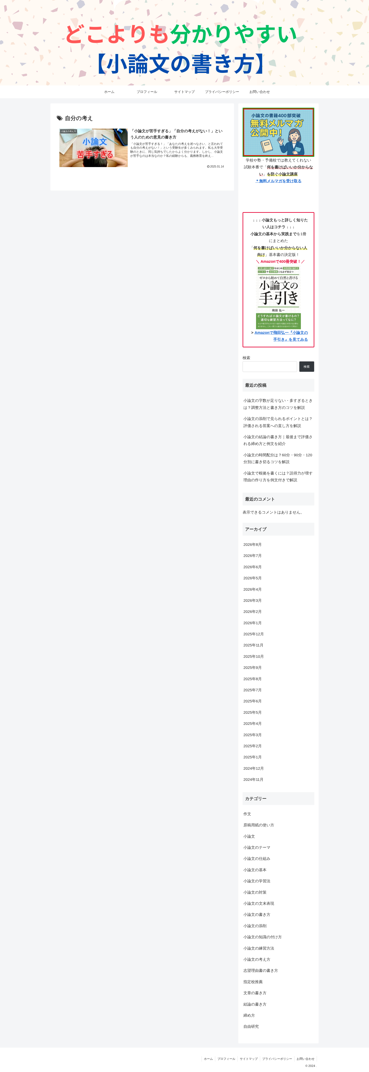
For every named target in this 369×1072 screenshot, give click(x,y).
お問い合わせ (306, 1058)
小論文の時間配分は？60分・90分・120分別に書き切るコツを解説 (277, 458)
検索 (246, 358)
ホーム (208, 1058)
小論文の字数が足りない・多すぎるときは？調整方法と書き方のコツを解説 (278, 404)
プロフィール (226, 1058)
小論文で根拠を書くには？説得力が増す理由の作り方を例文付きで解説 (278, 476)
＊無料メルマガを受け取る (278, 181)
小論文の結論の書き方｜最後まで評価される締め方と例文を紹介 (278, 440)
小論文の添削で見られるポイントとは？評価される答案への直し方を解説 (278, 422)
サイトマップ (249, 1058)
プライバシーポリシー (277, 1058)
